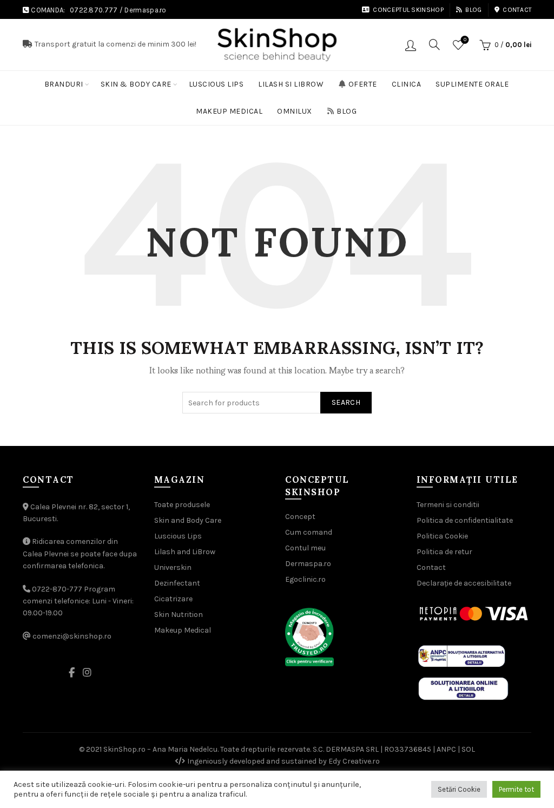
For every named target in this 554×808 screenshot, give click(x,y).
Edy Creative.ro (354, 761)
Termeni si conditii (448, 504)
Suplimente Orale (472, 84)
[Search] (434, 44)
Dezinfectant (177, 583)
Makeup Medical (229, 111)
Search (346, 402)
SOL (468, 749)
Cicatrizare (173, 598)
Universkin (173, 567)
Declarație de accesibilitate (464, 583)
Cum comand (308, 532)
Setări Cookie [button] (459, 789)
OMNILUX (294, 111)
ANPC (446, 749)
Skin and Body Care (187, 520)
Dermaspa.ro (145, 10)
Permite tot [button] (516, 789)
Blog (473, 10)
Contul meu (305, 548)
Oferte (362, 84)
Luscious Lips (216, 84)
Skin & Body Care (136, 84)
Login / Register (411, 45)
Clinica (406, 84)
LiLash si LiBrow (291, 84)
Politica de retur (444, 551)
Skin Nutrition (178, 614)
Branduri (63, 84)
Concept (300, 516)
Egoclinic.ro (305, 579)
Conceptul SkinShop (408, 10)
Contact (517, 10)
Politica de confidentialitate (465, 520)
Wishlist (465, 40)
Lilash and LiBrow (184, 551)
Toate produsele (182, 504)
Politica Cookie (442, 536)
